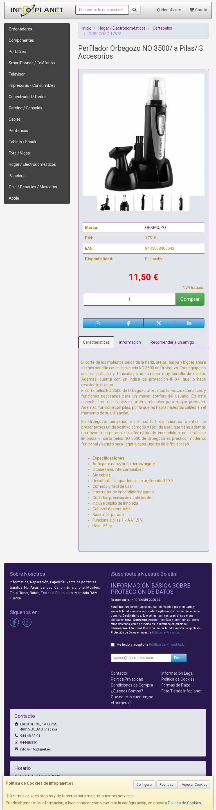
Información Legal (177, 673)
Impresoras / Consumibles (32, 85)
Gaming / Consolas (25, 108)
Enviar (179, 658)
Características (96, 342)
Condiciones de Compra (132, 685)
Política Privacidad (127, 679)
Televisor (17, 74)
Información (130, 342)
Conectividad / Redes (27, 96)
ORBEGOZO (155, 227)
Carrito (200, 10)
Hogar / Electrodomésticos (32, 164)
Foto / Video (19, 153)
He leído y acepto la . (150, 644)
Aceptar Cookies (194, 785)
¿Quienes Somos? (127, 691)
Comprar (190, 299)
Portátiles (17, 51)
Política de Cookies (184, 803)
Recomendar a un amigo (172, 342)
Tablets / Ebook (22, 142)
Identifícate (170, 10)
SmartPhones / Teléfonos (32, 63)
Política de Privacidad (166, 632)
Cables (15, 119)
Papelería (17, 175)
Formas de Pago (175, 685)
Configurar (144, 785)
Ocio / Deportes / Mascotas (33, 187)
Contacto (119, 673)
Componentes (21, 40)
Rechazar (167, 785)
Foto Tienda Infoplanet (181, 691)
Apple (14, 198)
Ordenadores (20, 29)
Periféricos (18, 130)
